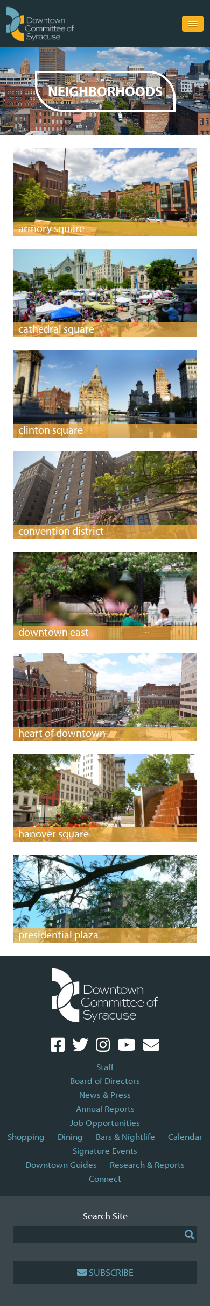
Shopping (26, 1136)
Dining (70, 1136)
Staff (105, 1066)
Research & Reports (147, 1164)
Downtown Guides (61, 1164)
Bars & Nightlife (125, 1136)
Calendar (185, 1136)
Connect (105, 1178)
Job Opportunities (105, 1122)
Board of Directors (105, 1080)
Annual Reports (105, 1108)
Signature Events (105, 1150)
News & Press (105, 1094)
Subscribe (111, 1272)
